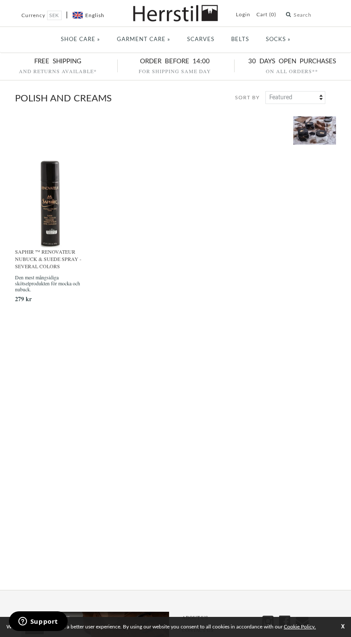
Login (243, 14)
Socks (278, 39)
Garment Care (143, 39)
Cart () (266, 14)
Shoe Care (80, 39)
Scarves (200, 39)
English (94, 15)
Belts (240, 39)
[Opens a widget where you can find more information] (38, 622)
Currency (34, 15)
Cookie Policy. (300, 626)
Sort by (247, 97)
